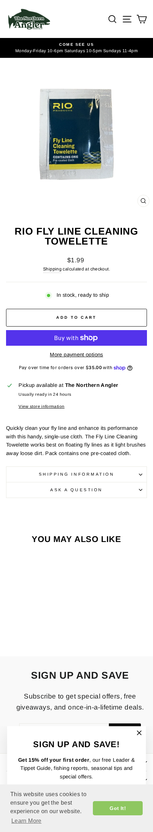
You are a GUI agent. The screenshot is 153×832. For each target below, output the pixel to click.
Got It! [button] (118, 808)
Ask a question (76, 489)
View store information (41, 406)
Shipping (52, 269)
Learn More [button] (26, 821)
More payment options (76, 354)
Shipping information (77, 474)
